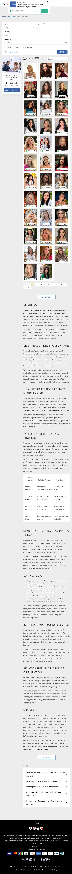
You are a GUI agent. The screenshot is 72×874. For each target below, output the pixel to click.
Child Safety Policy (40, 870)
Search (62, 52)
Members (11, 16)
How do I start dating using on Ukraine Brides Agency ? (44, 802)
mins (17, 85)
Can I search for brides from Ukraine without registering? (43, 794)
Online (9, 47)
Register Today (46, 297)
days (6, 85)
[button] (66, 42)
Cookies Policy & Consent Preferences (50, 866)
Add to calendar (11, 90)
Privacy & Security (14, 866)
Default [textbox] (50, 59)
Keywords (7, 39)
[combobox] (19, 27)
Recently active (27, 47)
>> (28, 287)
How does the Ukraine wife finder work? (42, 781)
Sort (43, 59)
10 (61, 284)
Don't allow (35, 11)
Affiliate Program (54, 870)
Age (5, 24)
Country (6, 31)
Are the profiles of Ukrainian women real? (42, 787)
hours (12, 85)
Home (4, 16)
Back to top (36, 823)
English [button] (36, 847)
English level (41, 24)
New (17, 47)
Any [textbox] (39, 27)
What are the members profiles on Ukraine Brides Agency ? (45, 774)
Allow (44, 11)
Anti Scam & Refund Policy (23, 870)
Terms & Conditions (29, 866)
